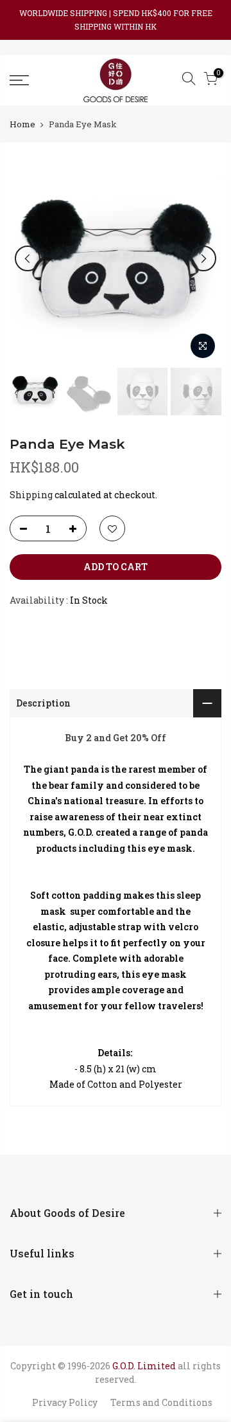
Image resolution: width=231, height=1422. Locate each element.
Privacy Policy (65, 1402)
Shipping (31, 495)
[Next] (203, 258)
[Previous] (27, 258)
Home (22, 124)
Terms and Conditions (161, 1402)
